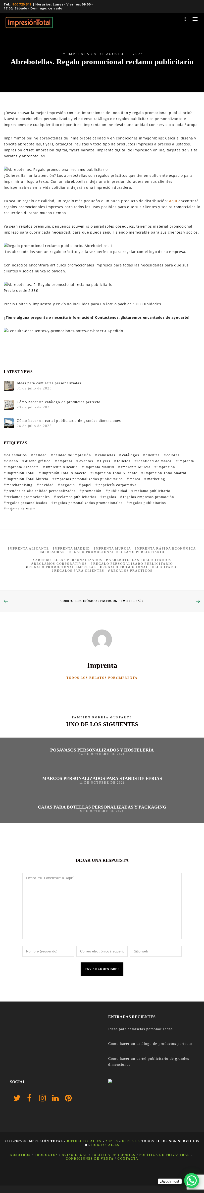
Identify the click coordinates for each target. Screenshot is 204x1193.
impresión (166, 467)
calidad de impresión (72, 455)
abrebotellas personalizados (68, 560)
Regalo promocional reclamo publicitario (116, 552)
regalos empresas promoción (148, 497)
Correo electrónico (78, 600)
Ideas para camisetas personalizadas (49, 383)
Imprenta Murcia (112, 548)
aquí (174, 200)
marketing (156, 479)
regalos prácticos (132, 570)
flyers (105, 461)
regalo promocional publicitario (140, 567)
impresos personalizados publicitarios (89, 479)
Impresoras (52, 552)
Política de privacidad (164, 1155)
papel (86, 485)
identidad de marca (154, 461)
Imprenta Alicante (62, 467)
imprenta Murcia (135, 467)
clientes (152, 455)
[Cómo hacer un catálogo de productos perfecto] (9, 405)
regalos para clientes (79, 570)
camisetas (106, 455)
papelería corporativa (117, 485)
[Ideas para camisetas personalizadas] (9, 386)
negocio (68, 485)
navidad (47, 485)
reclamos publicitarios (76, 497)
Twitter (128, 600)
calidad (40, 455)
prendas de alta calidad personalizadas (40, 491)
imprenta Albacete (22, 467)
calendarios (16, 455)
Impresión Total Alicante (115, 473)
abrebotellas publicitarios (140, 560)
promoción (92, 491)
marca (135, 479)
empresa (65, 461)
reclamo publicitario (152, 491)
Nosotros (20, 1155)
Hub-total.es (105, 1145)
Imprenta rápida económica (165, 548)
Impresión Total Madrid (165, 473)
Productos (46, 1155)
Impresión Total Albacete (64, 473)
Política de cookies (113, 1155)
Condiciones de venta (90, 1158)
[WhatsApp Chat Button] (191, 1180)
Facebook (108, 600)
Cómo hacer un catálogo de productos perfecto (59, 402)
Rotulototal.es (84, 1141)
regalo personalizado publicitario (133, 563)
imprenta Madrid (99, 467)
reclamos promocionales (28, 497)
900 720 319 (22, 4)
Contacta (127, 1158)
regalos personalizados (26, 503)
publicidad (117, 491)
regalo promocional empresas (62, 567)
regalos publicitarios (147, 503)
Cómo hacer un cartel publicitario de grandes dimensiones (69, 421)
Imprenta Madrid (71, 548)
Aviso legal (75, 1155)
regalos (109, 497)
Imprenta (79, 54)
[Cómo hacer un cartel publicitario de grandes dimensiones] (9, 423)
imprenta (186, 461)
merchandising (19, 485)
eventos (86, 461)
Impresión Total (20, 473)
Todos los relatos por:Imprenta (102, 678)
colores (172, 455)
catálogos (130, 455)
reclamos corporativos (60, 563)
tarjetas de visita (21, 509)
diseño (12, 461)
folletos (123, 461)
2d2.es (111, 1141)
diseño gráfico (38, 461)
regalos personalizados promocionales (88, 503)
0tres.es (131, 1141)
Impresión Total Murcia (27, 479)
